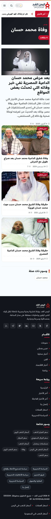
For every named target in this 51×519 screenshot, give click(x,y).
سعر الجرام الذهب (40, 432)
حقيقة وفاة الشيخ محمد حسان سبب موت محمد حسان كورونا (25, 206)
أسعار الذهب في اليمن (39, 449)
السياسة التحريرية (40, 415)
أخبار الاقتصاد (42, 365)
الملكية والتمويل (35, 481)
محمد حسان (41, 277)
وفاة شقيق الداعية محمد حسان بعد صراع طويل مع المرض (26, 160)
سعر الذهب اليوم (10, 449)
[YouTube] (33, 325)
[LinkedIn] (26, 325)
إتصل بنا (44, 404)
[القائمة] (4, 5)
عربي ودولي (43, 129)
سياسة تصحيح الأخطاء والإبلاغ (15, 469)
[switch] (19, 5)
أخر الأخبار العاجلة (40, 398)
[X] (40, 325)
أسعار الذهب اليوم (21, 432)
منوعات (44, 343)
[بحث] (11, 5)
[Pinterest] (19, 325)
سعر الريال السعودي (39, 438)
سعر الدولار (22, 438)
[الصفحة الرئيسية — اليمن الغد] (41, 5)
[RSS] (6, 325)
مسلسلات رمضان (40, 443)
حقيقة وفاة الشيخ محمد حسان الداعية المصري (27, 252)
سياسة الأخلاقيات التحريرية (17, 475)
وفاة (23, 449)
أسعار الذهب (24, 443)
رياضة (45, 370)
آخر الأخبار (43, 393)
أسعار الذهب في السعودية (36, 513)
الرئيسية (44, 387)
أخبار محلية (43, 354)
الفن (46, 359)
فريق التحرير (39, 475)
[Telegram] (13, 325)
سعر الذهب (43, 455)
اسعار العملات (41, 409)
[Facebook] (47, 325)
